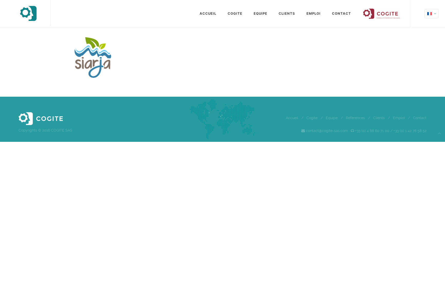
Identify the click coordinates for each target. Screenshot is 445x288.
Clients (379, 118)
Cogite (312, 118)
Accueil (292, 118)
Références (355, 118)
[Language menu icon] (431, 13)
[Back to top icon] (439, 133)
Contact (419, 118)
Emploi (399, 118)
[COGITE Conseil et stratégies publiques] (28, 13)
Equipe (332, 118)
